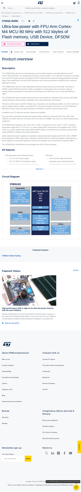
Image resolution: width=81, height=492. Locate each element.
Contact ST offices (48, 359)
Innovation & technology (10, 377)
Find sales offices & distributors (53, 365)
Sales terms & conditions (26, 485)
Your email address (8, 454)
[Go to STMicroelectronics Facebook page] (64, 453)
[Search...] (4, 8)
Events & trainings (48, 383)
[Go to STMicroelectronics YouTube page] (70, 453)
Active (23, 21)
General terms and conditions (12, 401)
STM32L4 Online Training (11, 256)
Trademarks (39, 485)
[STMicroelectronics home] (40, 2)
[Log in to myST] (79, 2)
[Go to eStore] (75, 3)
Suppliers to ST (7, 389)
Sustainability (6, 371)
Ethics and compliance (50, 420)
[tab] (4, 52)
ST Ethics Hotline (48, 426)
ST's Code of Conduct (49, 432)
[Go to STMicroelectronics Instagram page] (58, 453)
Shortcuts (5, 417)
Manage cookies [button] (67, 485)
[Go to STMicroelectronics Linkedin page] (52, 453)
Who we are (6, 359)
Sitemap (4, 423)
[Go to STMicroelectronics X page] (47, 453)
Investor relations (8, 365)
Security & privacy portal (50, 438)
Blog (3, 395)
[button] (2, 3)
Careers (4, 383)
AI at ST (45, 389)
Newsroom (46, 377)
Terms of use (12, 485)
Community (46, 371)
